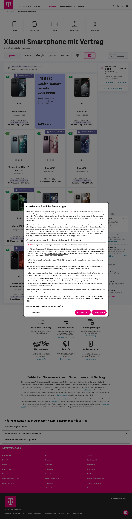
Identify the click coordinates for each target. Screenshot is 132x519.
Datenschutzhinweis (33, 306)
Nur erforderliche (83, 312)
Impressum (46, 306)
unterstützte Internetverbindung (56, 253)
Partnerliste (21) (57, 306)
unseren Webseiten (98, 251)
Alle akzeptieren (99, 312)
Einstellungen (35, 312)
